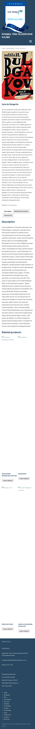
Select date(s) (7, 480)
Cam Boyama (7, 699)
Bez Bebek (7, 695)
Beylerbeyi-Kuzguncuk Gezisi (9, 680)
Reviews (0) (8, 215)
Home (3, 48)
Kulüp (5, 712)
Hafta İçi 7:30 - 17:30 (7, 665)
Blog (5, 697)
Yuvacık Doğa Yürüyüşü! (8, 677)
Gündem (6, 708)
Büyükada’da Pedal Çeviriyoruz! (10, 683)
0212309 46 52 (6, 648)
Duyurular (6, 701)
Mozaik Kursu (7, 714)
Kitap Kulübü (7, 710)
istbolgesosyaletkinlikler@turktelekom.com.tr (14, 660)
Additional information (21, 211)
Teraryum (6, 717)
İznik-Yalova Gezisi (7, 686)
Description (8, 211)
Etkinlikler (6, 703)
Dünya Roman (10, 48)
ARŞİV (5, 692)
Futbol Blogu (7, 706)
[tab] (8, 211)
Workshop (7, 719)
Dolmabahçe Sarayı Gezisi (9, 674)
